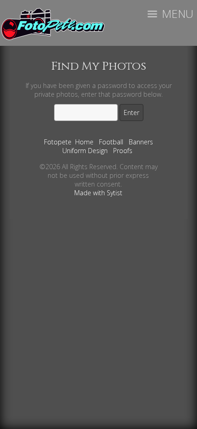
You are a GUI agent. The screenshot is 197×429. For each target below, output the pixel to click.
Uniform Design (85, 150)
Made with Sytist (98, 192)
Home (84, 142)
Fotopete (57, 142)
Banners (141, 142)
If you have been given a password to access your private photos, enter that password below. (99, 90)
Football (111, 142)
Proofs (122, 150)
